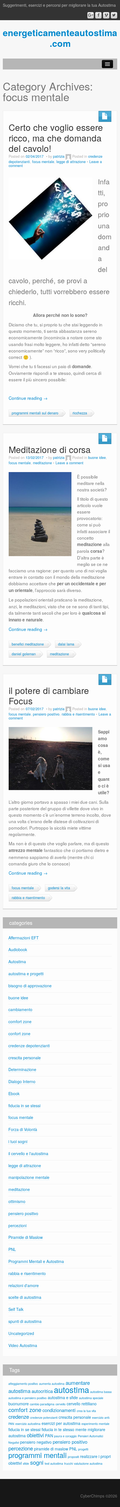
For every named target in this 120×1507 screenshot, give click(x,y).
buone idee (97, 457)
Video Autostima (22, 1345)
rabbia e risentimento (78, 714)
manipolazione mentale (28, 1177)
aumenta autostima (51, 1383)
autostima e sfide (63, 1397)
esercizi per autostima (61, 1423)
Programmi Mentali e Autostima (36, 1261)
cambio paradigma (42, 1404)
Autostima (17, 961)
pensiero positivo (46, 714)
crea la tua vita (86, 1411)
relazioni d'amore (23, 1285)
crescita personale (24, 1057)
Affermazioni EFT (23, 938)
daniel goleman (24, 653)
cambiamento (20, 1009)
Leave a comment (69, 462)
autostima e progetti (26, 973)
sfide (26, 1463)
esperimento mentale (95, 1424)
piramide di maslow (51, 1449)
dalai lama (66, 644)
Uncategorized (21, 1333)
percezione (20, 1448)
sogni (37, 1462)
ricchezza (80, 412)
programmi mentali (37, 1455)
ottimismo (16, 1201)
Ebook (14, 1093)
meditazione (42, 462)
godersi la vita (59, 887)
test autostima (54, 1463)
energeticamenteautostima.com (60, 38)
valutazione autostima (88, 1463)
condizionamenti (59, 1410)
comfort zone (20, 1021)
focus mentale (43, 161)
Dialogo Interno (21, 1081)
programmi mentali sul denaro (35, 412)
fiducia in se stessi (24, 1105)
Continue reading (28, 398)
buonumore (18, 1403)
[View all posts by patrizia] (68, 156)
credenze (18, 1416)
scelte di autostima (24, 1297)
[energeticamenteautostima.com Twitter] (114, 15)
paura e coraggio (65, 1436)
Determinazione (22, 1069)
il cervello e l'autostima (28, 1153)
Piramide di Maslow (25, 1237)
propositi (73, 1457)
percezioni (17, 1225)
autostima (71, 1389)
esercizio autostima (27, 1424)
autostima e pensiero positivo (27, 1398)
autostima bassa (101, 1392)
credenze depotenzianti (29, 1045)
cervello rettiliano (82, 1403)
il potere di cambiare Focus (49, 695)
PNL (12, 1249)
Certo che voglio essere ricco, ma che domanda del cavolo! (56, 138)
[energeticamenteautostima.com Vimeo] (106, 15)
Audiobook (17, 949)
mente (81, 1429)
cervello (61, 1404)
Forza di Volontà (22, 1129)
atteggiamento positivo (23, 1383)
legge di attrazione (71, 161)
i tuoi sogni (17, 1141)
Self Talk (15, 1309)
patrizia (58, 156)
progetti (83, 1449)
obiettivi (35, 1435)
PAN (49, 1435)
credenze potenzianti (43, 1417)
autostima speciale (91, 1398)
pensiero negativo (36, 1442)
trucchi (68, 1463)
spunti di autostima (25, 1321)
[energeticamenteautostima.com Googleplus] (90, 15)
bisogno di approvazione (30, 985)
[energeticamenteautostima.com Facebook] (98, 15)
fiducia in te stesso (58, 1429)
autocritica (42, 1391)
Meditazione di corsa (50, 449)
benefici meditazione (28, 644)
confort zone (19, 1033)
